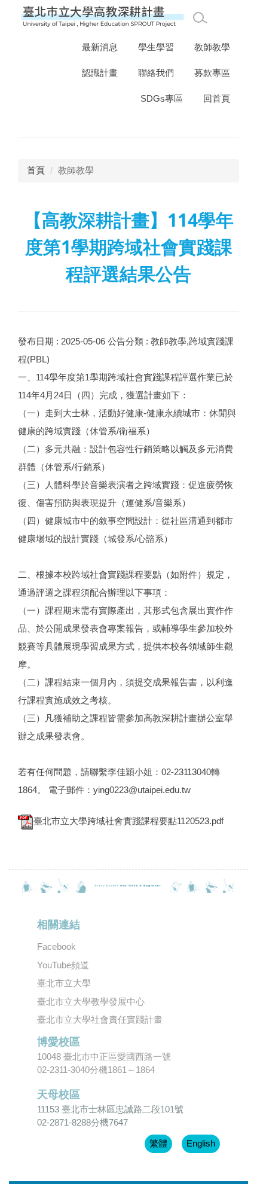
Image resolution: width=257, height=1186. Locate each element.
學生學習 (156, 47)
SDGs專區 (161, 98)
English (200, 1143)
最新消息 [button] (100, 47)
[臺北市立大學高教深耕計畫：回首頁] (103, 16)
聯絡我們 (156, 73)
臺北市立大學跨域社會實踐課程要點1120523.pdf (128, 821)
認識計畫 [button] (100, 73)
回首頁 (216, 98)
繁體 (158, 1143)
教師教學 (212, 47)
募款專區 (212, 73)
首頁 (36, 170)
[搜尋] (200, 18)
